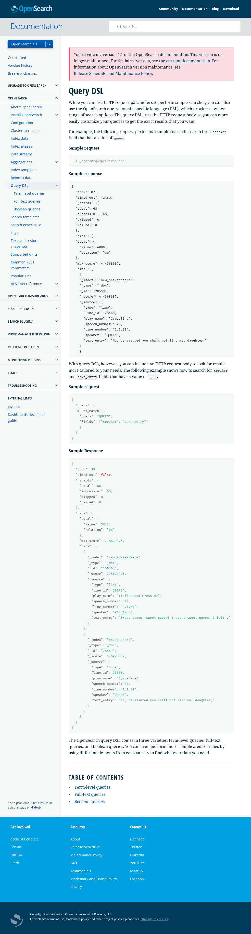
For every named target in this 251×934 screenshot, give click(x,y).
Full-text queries (27, 201)
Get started (17, 57)
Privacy (76, 886)
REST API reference (26, 283)
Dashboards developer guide (26, 417)
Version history (20, 65)
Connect (137, 839)
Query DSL (19, 185)
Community (168, 8)
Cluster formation (25, 130)
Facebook (137, 879)
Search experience (26, 224)
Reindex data (21, 177)
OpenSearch (31, 9)
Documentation (195, 8)
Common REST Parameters (23, 265)
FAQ (73, 863)
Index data (19, 138)
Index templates (24, 169)
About (75, 839)
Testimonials (80, 871)
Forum (16, 847)
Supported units (24, 254)
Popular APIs (21, 276)
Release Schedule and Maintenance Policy (113, 73)
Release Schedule (84, 847)
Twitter (136, 847)
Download (231, 8)
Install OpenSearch (26, 114)
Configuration (22, 122)
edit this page (17, 807)
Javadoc (14, 406)
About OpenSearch (26, 107)
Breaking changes (22, 73)
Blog (215, 8)
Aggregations (21, 162)
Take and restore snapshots (24, 243)
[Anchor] (127, 777)
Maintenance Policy (86, 855)
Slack (15, 863)
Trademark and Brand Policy (93, 879)
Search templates (25, 217)
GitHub (36, 807)
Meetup (136, 871)
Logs (14, 232)
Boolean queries (27, 209)
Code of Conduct (24, 839)
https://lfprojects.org (154, 919)
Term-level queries (29, 193)
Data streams (22, 154)
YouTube (137, 863)
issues (44, 803)
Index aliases (21, 146)
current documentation (188, 61)
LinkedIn (137, 855)
